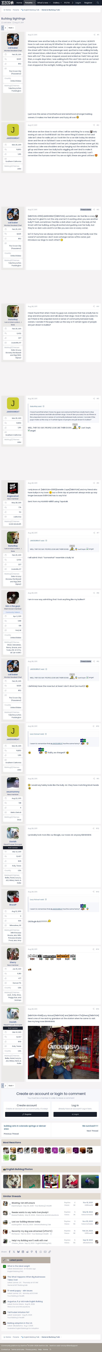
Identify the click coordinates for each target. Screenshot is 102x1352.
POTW (67, 2)
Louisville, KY (16, 343)
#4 (97, 306)
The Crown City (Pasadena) (15, 72)
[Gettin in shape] (31, 1181)
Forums (28, 2)
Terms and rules (17, 1349)
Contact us (5, 1349)
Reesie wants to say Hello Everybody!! (30, 1212)
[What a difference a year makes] (51, 1181)
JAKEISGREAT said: (37, 540)
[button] (34, 2)
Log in (76, 1114)
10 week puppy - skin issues (19, 1290)
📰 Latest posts (15, 1260)
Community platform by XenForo (24, 1345)
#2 (98, 125)
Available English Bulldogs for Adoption (23, 1328)
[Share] (94, 35)
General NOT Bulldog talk (17, 1285)
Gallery (56, 2)
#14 (97, 949)
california (17, 517)
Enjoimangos (17, 1206)
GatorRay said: (36, 406)
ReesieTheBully (18, 1215)
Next (10, 28)
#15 (97, 1009)
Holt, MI (18, 630)
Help (40, 1349)
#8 (98, 593)
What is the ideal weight (18, 1266)
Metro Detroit (16, 812)
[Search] (98, 2)
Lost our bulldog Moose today (26, 1221)
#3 (98, 209)
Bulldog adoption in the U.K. (20, 1323)
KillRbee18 (89, 1205)
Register (28, 1114)
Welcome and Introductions (47, 1215)
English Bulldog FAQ (43, 1243)
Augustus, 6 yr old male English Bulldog (25, 1301)
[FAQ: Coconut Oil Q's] (90, 1181)
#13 (97, 892)
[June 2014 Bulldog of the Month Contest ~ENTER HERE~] (70, 1181)
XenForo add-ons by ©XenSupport (63, 1345)
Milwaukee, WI (15, 925)
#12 (97, 828)
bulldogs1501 (17, 1224)
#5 (98, 398)
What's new (42, 2)
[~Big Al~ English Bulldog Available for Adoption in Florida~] (12, 1181)
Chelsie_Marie (18, 1243)
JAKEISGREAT (57, 743)
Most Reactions (12, 1142)
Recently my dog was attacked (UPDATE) (32, 1231)
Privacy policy (31, 1349)
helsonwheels (87, 1214)
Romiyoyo (16, 1234)
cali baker (7, 22)
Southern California (13, 161)
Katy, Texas (16, 866)
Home (19, 2)
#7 (98, 533)
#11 (98, 778)
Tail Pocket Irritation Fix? (18, 1312)
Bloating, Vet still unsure (23, 1202)
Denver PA (17, 983)
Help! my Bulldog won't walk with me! (30, 1240)
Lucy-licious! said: (37, 734)
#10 (97, 726)
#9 (98, 661)
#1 (98, 35)
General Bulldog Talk (42, 1224)
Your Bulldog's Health (43, 1206)
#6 (98, 483)
